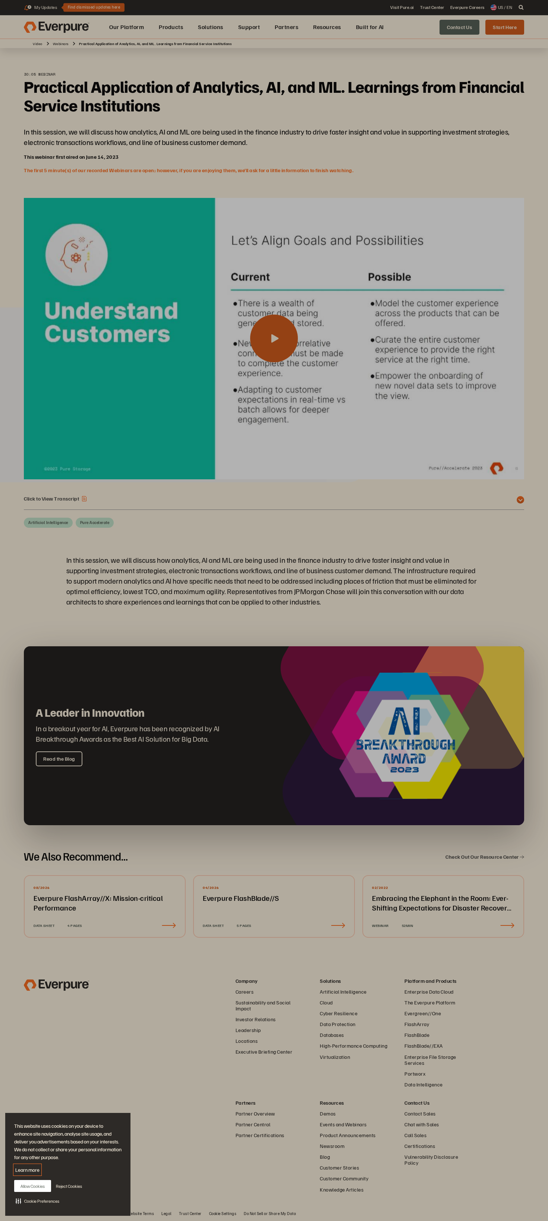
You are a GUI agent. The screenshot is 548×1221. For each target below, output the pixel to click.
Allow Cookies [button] (33, 1186)
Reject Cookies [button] (69, 1186)
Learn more (27, 1170)
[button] (37, 1201)
